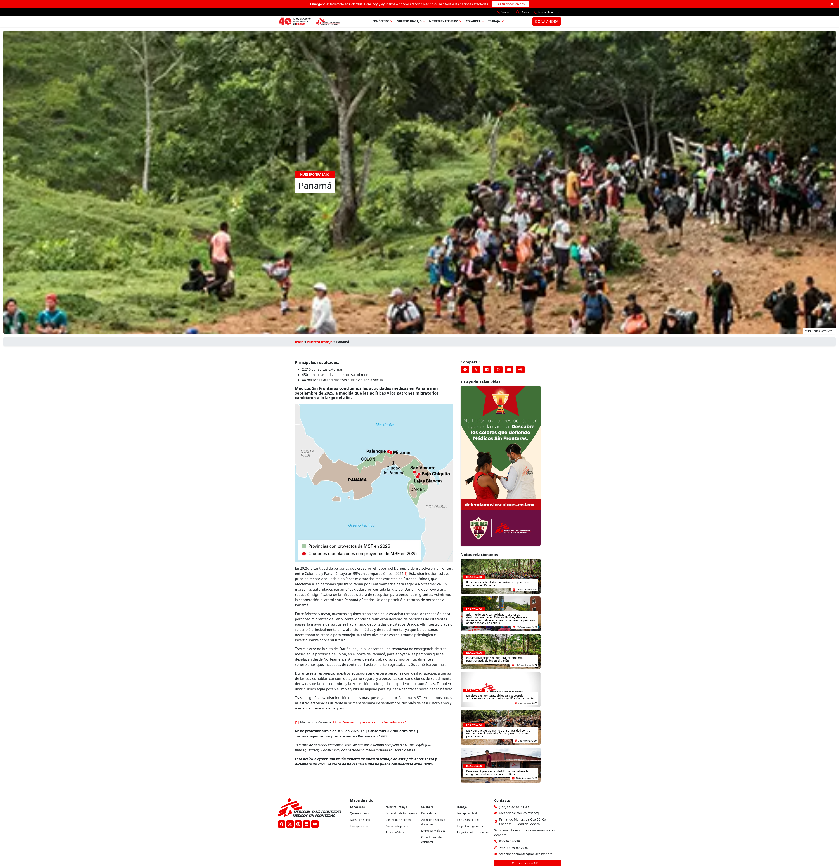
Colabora (473, 21)
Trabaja (494, 21)
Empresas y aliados (433, 831)
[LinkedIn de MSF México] (306, 824)
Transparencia (359, 826)
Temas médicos (395, 832)
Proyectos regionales (470, 826)
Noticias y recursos (443, 21)
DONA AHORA (546, 21)
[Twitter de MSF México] (290, 824)
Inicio (299, 342)
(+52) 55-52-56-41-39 (514, 807)
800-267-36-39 (509, 841)
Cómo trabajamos (397, 826)
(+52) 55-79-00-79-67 (514, 847)
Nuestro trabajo (409, 21)
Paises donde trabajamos (401, 813)
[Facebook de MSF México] (281, 824)
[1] (405, 573)
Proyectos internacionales (473, 832)
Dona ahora (428, 813)
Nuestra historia (360, 820)
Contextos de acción (398, 820)
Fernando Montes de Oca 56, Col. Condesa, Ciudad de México (523, 821)
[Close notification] (832, 4)
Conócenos (381, 21)
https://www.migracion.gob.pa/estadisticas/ (369, 722)
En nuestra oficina (468, 820)
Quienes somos (359, 813)
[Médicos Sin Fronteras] (309, 21)
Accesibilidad (546, 12)
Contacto (506, 12)
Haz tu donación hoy (510, 4)
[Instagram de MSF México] (298, 824)
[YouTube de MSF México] (315, 824)
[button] (465, 369)
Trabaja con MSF (467, 813)
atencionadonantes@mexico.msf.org (526, 854)
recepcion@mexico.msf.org (519, 813)
